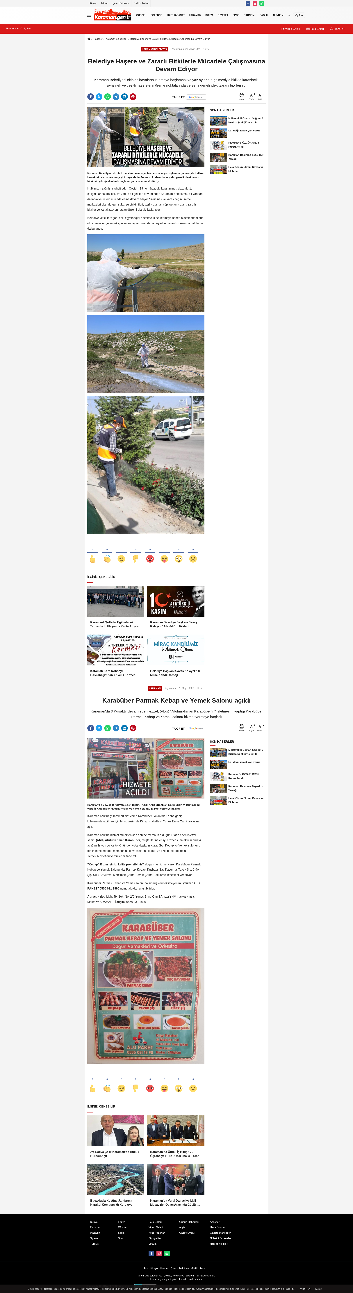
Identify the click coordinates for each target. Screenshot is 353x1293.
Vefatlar (153, 1243)
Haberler (98, 38)
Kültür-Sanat (176, 15)
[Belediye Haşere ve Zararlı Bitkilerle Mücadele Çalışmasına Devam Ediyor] (145, 136)
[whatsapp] (107, 96)
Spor (236, 15)
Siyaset (223, 15)
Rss (146, 1268)
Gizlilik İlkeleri (141, 3)
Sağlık (264, 15)
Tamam (318, 1289)
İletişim (104, 3)
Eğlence (156, 15)
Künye (93, 3)
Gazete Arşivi (187, 1232)
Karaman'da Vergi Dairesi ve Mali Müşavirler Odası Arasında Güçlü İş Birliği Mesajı (174, 1203)
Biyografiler (155, 1238)
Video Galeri (292, 28)
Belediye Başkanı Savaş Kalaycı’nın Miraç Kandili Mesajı (175, 673)
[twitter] (99, 96)
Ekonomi (249, 15)
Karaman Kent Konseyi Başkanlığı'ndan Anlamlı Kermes (113, 673)
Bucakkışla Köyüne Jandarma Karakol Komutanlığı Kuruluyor (112, 1202)
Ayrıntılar (305, 1289)
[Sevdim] (121, 553)
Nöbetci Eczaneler (220, 1238)
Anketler (215, 1222)
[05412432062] (261, 3)
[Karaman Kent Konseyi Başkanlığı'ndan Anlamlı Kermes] (115, 650)
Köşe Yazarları (157, 1232)
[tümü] (289, 15)
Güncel (141, 15)
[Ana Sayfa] (88, 39)
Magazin (95, 1232)
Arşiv (182, 1227)
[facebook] (90, 96)
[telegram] (116, 96)
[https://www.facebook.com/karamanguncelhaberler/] (248, 3)
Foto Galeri (317, 28)
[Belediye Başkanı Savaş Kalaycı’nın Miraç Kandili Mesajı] (175, 650)
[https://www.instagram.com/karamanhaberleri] (255, 3)
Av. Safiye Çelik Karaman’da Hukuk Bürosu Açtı (114, 1154)
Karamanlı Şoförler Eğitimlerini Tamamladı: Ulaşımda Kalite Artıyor (114, 624)
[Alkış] (107, 553)
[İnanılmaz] (178, 553)
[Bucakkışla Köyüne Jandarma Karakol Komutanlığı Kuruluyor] (115, 1179)
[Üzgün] (193, 553)
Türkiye (94, 1243)
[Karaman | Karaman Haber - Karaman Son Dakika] (112, 15)
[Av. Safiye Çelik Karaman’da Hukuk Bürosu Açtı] (115, 1130)
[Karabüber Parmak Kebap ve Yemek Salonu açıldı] (145, 768)
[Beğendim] (92, 553)
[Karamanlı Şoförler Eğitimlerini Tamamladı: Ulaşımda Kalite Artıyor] (115, 601)
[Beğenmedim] (135, 553)
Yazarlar (339, 28)
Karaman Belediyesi (116, 38)
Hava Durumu (218, 1227)
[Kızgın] (150, 553)
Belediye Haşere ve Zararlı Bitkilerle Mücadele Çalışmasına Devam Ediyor (170, 38)
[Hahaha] (164, 553)
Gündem (278, 15)
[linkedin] (124, 96)
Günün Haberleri (189, 1222)
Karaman (195, 15)
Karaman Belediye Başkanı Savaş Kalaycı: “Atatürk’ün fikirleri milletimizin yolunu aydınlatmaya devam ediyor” (173, 625)
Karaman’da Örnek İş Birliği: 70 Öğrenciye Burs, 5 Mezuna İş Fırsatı (174, 1154)
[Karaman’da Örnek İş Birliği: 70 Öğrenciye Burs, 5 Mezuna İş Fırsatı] (175, 1130)
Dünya (209, 15)
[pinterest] (133, 96)
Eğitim (121, 1222)
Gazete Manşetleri (220, 1232)
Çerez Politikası (121, 3)
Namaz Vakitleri (219, 1243)
